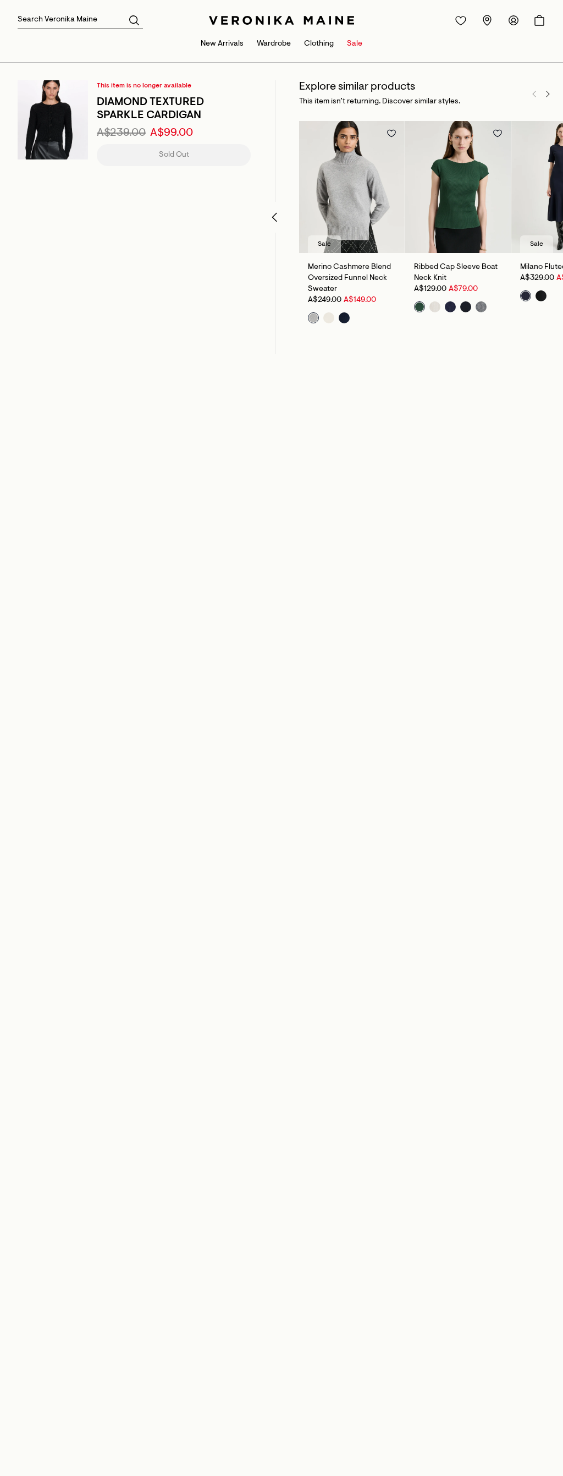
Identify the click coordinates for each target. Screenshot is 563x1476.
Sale (354, 44)
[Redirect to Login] (460, 20)
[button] (134, 19)
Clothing (319, 44)
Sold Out (174, 155)
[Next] (547, 94)
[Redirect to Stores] (487, 20)
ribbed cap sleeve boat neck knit (456, 272)
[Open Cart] (539, 20)
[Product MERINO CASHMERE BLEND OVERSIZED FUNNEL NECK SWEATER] (352, 187)
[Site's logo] (281, 20)
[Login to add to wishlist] (391, 133)
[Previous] (534, 94)
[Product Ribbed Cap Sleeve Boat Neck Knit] (458, 187)
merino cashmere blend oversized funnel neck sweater (349, 278)
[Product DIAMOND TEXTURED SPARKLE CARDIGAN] (53, 119)
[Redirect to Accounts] (513, 20)
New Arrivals (222, 44)
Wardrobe (274, 44)
